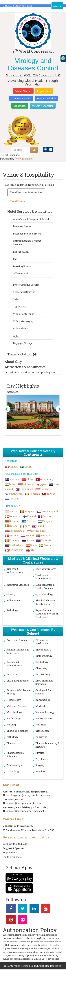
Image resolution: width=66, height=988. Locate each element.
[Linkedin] (34, 909)
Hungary (47, 521)
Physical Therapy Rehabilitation (45, 602)
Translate (27, 158)
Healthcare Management (43, 576)
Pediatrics (41, 737)
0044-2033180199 (23, 825)
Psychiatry (41, 759)
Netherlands (38, 530)
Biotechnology (43, 655)
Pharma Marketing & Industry (47, 745)
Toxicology (12, 771)
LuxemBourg (16, 530)
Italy (27, 526)
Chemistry (41, 668)
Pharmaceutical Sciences (15, 754)
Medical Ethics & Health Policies (45, 586)
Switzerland (16, 550)
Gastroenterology (45, 569)
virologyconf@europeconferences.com (29, 795)
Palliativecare (14, 600)
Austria (13, 511)
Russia (30, 540)
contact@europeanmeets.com (23, 803)
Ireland (13, 526)
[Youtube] (45, 909)
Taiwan (51, 493)
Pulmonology (14, 765)
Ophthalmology (44, 594)
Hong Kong (46, 479)
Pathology (12, 737)
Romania (35, 493)
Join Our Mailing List (15, 843)
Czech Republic (50, 511)
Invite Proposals (12, 857)
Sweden (48, 545)
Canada (13, 466)
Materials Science (16, 706)
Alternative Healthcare (41, 641)
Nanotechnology (45, 712)
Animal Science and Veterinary (17, 651)
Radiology (12, 610)
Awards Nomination (43, 105)
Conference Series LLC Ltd (22, 966)
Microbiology (14, 712)
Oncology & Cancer (17, 730)
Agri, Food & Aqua (16, 640)
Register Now (44, 91)
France (47, 516)
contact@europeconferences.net (25, 811)
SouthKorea (16, 493)
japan (44, 484)
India (12, 484)
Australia (14, 479)
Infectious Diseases (17, 584)
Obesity (10, 594)
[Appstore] (50, 149)
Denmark (14, 516)
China (29, 479)
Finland (31, 516)
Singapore (46, 489)
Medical (40, 706)
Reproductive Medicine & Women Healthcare (46, 614)
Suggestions (10, 852)
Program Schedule (46, 98)
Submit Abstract (23, 91)
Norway (14, 535)
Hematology (13, 699)
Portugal (45, 535)
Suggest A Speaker (14, 848)
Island (40, 526)
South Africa (16, 545)
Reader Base (19, 105)
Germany (14, 521)
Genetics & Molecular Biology (18, 692)
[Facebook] (11, 909)
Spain (33, 545)
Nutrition (40, 724)
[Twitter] (22, 909)
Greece (31, 521)
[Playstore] (45, 149)
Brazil (28, 466)
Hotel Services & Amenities (26, 192)
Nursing (11, 724)
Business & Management (14, 663)
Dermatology (43, 674)
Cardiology (41, 662)
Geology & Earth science (44, 692)
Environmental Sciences (44, 682)
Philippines (26, 489)
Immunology (42, 699)
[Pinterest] (11, 920)
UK (32, 550)
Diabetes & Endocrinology (15, 570)
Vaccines (40, 771)
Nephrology (13, 718)
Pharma (11, 743)
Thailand (14, 498)
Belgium (29, 511)
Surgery (40, 765)
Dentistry (11, 674)
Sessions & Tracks (21, 98)
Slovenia (46, 540)
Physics (39, 752)
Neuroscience (43, 718)
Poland (30, 535)
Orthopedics (42, 730)
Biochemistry (43, 649)
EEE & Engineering (17, 680)
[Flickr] (22, 920)
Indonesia (28, 484)
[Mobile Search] (34, 150)
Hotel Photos (17, 201)
